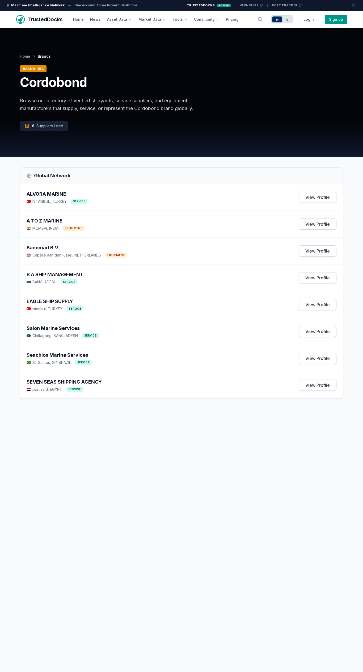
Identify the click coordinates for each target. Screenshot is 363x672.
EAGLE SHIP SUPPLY (50, 301)
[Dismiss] (353, 5)
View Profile (317, 197)
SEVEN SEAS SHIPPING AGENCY (64, 382)
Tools (177, 19)
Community (204, 19)
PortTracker (285, 5)
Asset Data (117, 19)
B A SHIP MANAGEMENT (55, 274)
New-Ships (249, 5)
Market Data (149, 19)
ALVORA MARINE (46, 194)
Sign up (336, 19)
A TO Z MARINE (44, 221)
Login (308, 19)
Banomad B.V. (43, 247)
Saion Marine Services (53, 328)
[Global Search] (260, 19)
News (95, 19)
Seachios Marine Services (57, 355)
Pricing (232, 19)
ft (287, 20)
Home (78, 19)
